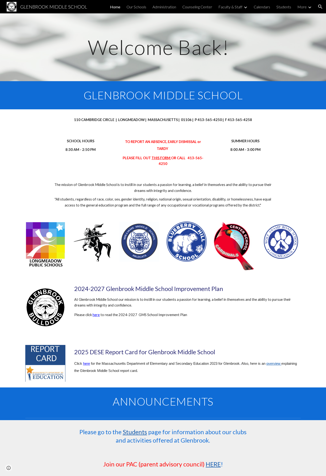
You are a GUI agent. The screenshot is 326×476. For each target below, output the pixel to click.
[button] (320, 6)
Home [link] (115, 7)
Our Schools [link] (136, 7)
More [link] (302, 7)
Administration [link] (164, 7)
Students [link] (283, 7)
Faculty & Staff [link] (230, 7)
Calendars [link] (262, 7)
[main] (163, 47)
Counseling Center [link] (197, 7)
